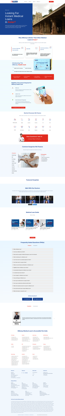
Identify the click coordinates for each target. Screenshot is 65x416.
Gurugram (15, 402)
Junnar (27, 411)
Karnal (32, 411)
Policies (30, 1)
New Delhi (16, 401)
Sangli (21, 403)
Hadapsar (15, 406)
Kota (26, 407)
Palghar (17, 403)
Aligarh (39, 410)
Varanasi (48, 404)
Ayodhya (23, 405)
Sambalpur (52, 404)
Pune (11, 401)
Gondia (46, 408)
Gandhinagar (28, 406)
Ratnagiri (46, 405)
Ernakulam (12, 412)
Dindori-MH (34, 409)
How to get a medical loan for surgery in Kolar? (22, 280)
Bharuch (51, 406)
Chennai (20, 401)
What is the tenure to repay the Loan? (20, 291)
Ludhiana (27, 403)
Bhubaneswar (41, 401)
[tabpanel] (35, 160)
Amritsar (52, 401)
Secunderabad (43, 405)
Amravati (21, 405)
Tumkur (20, 411)
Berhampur (47, 409)
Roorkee (17, 408)
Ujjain (31, 405)
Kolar (23, 407)
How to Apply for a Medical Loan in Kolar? (21, 275)
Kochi (28, 403)
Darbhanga (14, 408)
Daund (20, 409)
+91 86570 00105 (14, 377)
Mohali (49, 402)
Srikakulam (50, 410)
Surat (22, 403)
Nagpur (30, 401)
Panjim (15, 404)
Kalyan (26, 402)
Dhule (23, 406)
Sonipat (22, 411)
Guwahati (35, 404)
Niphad (21, 407)
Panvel (45, 402)
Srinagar (39, 405)
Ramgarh (12, 410)
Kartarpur (41, 406)
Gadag (16, 411)
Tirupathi (44, 410)
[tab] (14, 153)
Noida (13, 402)
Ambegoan (35, 410)
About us (34, 1)
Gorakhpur (33, 406)
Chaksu (21, 409)
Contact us (38, 1)
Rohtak (42, 407)
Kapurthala (39, 408)
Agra (30, 403)
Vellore (48, 403)
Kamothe (22, 412)
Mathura (26, 404)
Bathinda (14, 407)
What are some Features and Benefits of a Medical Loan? (23, 264)
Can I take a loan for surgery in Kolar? (20, 262)
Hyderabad (33, 401)
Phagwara (44, 407)
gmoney (13, 230)
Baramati (17, 406)
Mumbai (13, 401)
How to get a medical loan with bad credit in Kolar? (22, 283)
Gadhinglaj (15, 412)
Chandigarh (18, 402)
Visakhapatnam (33, 402)
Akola (36, 403)
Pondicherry (46, 406)
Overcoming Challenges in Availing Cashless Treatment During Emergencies (32, 228)
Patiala (46, 403)
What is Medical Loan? (17, 249)
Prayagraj (49, 406)
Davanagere (36, 408)
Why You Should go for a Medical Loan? (20, 257)
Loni (43, 408)
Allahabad (37, 410)
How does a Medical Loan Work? (19, 251)
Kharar (32, 404)
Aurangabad (38, 403)
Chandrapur (51, 408)
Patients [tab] (29, 245)
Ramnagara (40, 411)
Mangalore (22, 404)
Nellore (12, 404)
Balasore (48, 411)
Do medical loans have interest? (19, 272)
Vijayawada (49, 407)
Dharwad (18, 409)
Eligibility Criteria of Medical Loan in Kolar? (21, 267)
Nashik (44, 401)
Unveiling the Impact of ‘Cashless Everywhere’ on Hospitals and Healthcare (17, 228)
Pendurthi (29, 407)
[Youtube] (27, 373)
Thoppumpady (46, 410)
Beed (42, 403)
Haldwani (28, 409)
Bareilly (23, 409)
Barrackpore (52, 409)
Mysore (19, 404)
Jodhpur (12, 405)
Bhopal (39, 401)
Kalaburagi (28, 404)
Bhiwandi (51, 402)
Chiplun (12, 408)
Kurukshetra (43, 406)
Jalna (28, 411)
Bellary (18, 411)
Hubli (13, 405)
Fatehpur (25, 406)
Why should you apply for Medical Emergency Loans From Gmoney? (25, 254)
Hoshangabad (24, 411)
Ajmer (34, 403)
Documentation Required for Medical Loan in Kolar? (22, 270)
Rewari (44, 403)
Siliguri (52, 410)
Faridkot (15, 409)
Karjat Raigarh (22, 410)
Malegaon (47, 407)
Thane (24, 402)
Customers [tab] (35, 306)
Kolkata (18, 401)
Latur (44, 408)
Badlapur (25, 405)
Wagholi (41, 402)
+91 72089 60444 (18, 377)
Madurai (17, 404)
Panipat (14, 404)
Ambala (25, 407)
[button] (10, 318)
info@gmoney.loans (38, 299)
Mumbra (19, 403)
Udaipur (33, 405)
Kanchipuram (38, 406)
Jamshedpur (39, 404)
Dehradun (27, 405)
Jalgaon (31, 404)
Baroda (41, 403)
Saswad (44, 404)
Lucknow (37, 401)
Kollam (37, 404)
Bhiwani (36, 407)
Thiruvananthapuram (27, 410)
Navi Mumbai (22, 401)
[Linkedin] (25, 373)
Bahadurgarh (45, 411)
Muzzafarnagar (37, 411)
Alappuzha (42, 410)
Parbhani (30, 405)
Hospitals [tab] (35, 245)
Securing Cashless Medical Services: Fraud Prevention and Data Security (46, 228)
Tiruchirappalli (36, 405)
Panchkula (16, 405)
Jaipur (35, 401)
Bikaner (52, 407)
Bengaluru (25, 401)
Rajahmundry (20, 408)
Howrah (20, 410)
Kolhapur (30, 402)
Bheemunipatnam (31, 410)
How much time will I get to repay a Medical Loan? (22, 288)
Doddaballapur (31, 409)
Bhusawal (12, 407)
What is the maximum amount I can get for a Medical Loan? (24, 285)
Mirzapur (14, 411)
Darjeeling (21, 406)
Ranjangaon (50, 403)
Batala (49, 409)
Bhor (18, 408)
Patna (40, 407)
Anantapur (41, 408)
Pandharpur (49, 405)
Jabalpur (31, 407)
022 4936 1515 (38, 139)
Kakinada (26, 409)
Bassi (15, 410)
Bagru (36, 409)
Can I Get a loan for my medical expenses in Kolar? (22, 259)
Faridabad (18, 405)
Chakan (36, 402)
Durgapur (24, 403)
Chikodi (17, 412)
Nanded (53, 403)
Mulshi (33, 408)
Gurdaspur (43, 409)
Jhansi (35, 406)
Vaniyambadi (19, 412)
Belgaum (47, 402)
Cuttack (22, 402)
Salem (49, 404)
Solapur (46, 404)
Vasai (11, 402)
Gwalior (41, 404)
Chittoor (19, 406)
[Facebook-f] (22, 373)
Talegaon (12, 403)
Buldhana (12, 406)
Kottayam (34, 411)
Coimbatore (14, 403)
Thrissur (43, 411)
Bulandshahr (29, 408)
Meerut (14, 410)
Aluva (31, 408)
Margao (23, 408)
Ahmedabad (28, 401)
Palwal (33, 407)
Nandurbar (19, 407)
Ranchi (20, 402)
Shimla (41, 405)
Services (25, 1)
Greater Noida (38, 402)
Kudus (38, 409)
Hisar (30, 411)
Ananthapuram (52, 405)
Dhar (51, 411)
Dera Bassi (18, 410)
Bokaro (45, 409)
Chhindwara (48, 408)
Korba (24, 404)
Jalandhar (28, 402)
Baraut (50, 411)
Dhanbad (27, 408)
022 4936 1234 (37, 138)
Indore (46, 401)
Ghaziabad (48, 401)
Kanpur (50, 401)
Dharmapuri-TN (12, 409)
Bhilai (34, 407)
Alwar (25, 408)
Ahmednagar (32, 403)
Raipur (43, 402)
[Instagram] (23, 373)
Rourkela (12, 411)
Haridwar (31, 406)
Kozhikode (40, 409)
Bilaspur (38, 407)
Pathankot (17, 407)
